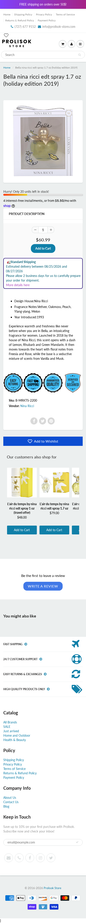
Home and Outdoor (16, 735)
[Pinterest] (51, 420)
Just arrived (11, 731)
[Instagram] (40, 857)
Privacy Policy (44, 14)
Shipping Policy (23, 14)
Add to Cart (22, 530)
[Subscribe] (77, 842)
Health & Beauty (14, 740)
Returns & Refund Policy (19, 20)
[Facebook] (33, 420)
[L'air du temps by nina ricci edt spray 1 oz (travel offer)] (22, 482)
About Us (9, 797)
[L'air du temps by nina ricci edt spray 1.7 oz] (54, 482)
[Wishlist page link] (6, 35)
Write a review (43, 586)
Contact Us (11, 802)
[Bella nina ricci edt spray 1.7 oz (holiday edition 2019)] (43, 141)
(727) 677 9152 (25, 26)
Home (6, 14)
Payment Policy (47, 20)
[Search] (79, 54)
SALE (6, 726)
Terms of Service (65, 14)
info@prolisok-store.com (58, 26)
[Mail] (8, 857)
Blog (6, 806)
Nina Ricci (27, 406)
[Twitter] (42, 420)
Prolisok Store (52, 888)
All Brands (10, 722)
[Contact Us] (19, 857)
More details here (18, 285)
